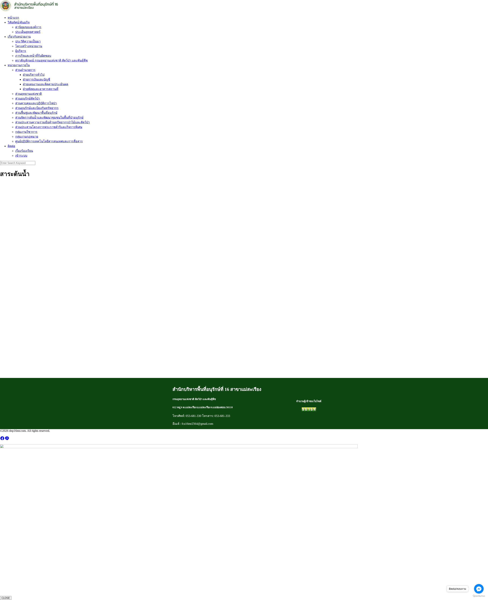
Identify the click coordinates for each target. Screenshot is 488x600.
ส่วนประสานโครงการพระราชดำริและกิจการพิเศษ (48, 127)
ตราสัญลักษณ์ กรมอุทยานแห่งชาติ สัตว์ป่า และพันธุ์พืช (51, 60)
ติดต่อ (11, 146)
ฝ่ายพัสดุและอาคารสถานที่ (40, 89)
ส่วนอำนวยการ (25, 70)
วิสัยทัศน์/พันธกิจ (19, 22)
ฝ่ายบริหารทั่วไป (33, 74)
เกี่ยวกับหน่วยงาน (19, 36)
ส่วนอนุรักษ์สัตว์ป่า (27, 98)
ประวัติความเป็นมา (28, 41)
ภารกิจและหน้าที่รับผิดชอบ (33, 55)
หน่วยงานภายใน (19, 65)
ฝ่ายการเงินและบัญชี (36, 79)
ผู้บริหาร (20, 51)
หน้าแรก (13, 17)
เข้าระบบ (21, 155)
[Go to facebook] (479, 589)
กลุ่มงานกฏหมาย (26, 136)
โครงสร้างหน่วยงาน (28, 46)
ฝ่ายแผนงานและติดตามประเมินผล (45, 84)
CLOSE (6, 598)
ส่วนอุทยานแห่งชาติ (28, 93)
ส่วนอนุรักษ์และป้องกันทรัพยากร (37, 108)
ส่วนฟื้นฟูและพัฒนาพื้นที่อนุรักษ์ (36, 112)
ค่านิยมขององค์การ (28, 27)
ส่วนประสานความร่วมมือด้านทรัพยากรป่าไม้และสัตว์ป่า (52, 122)
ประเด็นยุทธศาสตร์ (27, 31)
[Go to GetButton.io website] (479, 596)
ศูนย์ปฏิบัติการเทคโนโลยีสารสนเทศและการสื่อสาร (49, 141)
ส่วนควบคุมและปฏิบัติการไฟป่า (36, 103)
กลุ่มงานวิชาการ (26, 131)
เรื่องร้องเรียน (24, 150)
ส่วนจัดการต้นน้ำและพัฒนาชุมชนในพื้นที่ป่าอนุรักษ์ (49, 117)
